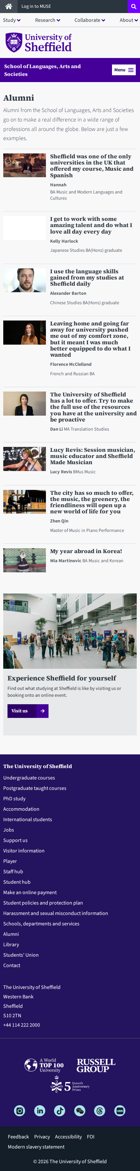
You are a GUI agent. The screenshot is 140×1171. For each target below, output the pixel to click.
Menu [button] (119, 69)
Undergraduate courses (29, 777)
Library (11, 944)
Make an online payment (30, 892)
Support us (15, 840)
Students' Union (21, 955)
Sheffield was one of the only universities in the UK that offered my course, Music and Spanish (91, 166)
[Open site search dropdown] (134, 6)
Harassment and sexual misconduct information (55, 913)
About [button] (126, 20)
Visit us (19, 710)
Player (10, 861)
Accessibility (68, 1136)
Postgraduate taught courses (34, 788)
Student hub (17, 882)
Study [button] (9, 20)
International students (27, 819)
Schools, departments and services (41, 923)
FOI (90, 1136)
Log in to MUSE (36, 6)
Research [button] (45, 20)
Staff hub (13, 871)
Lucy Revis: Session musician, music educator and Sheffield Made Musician (92, 456)
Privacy (42, 1136)
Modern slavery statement (36, 1146)
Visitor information (24, 850)
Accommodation (21, 809)
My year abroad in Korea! (86, 551)
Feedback (18, 1136)
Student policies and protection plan (43, 903)
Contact (11, 965)
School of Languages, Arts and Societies (42, 70)
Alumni (11, 934)
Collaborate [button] (87, 20)
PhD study (14, 798)
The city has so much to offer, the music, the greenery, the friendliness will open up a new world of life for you (91, 502)
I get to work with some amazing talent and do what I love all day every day (91, 225)
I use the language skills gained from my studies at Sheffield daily (87, 277)
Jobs (8, 830)
